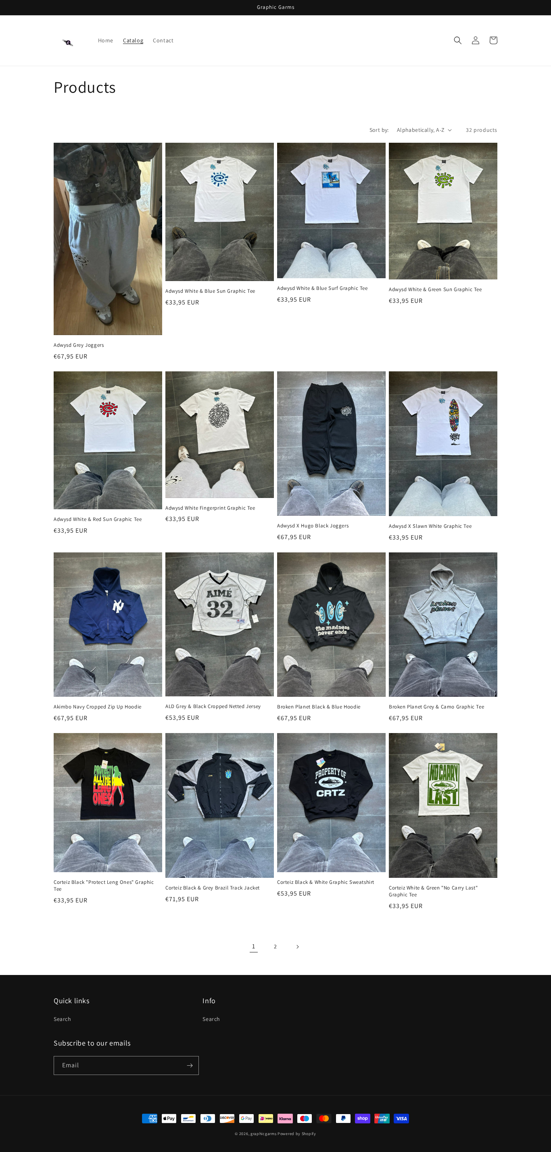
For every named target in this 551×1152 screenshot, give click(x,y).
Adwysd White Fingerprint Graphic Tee (210, 508)
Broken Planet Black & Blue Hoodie (319, 707)
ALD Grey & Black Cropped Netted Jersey (213, 706)
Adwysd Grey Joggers (79, 345)
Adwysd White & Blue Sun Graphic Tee (210, 291)
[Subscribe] (189, 1065)
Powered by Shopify (297, 1133)
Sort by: (379, 129)
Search (62, 1019)
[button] (458, 40)
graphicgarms (263, 1133)
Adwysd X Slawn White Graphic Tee (430, 526)
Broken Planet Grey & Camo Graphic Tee (436, 707)
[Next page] (297, 947)
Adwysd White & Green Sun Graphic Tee (435, 289)
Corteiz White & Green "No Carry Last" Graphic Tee (433, 891)
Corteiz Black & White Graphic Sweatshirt (325, 882)
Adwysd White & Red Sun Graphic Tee (98, 519)
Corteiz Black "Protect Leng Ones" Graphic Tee (104, 885)
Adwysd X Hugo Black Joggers (313, 526)
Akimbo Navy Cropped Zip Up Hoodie (98, 707)
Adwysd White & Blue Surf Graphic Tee (322, 288)
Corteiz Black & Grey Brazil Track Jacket (212, 888)
